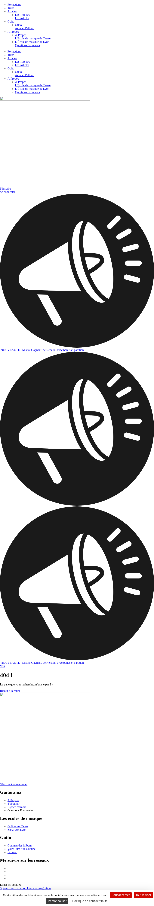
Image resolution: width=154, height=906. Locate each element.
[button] (10, 884)
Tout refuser (143, 895)
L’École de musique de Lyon (32, 41)
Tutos (11, 8)
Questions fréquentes (27, 45)
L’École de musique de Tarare (33, 38)
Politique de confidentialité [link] (90, 901)
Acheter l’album (24, 28)
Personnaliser (57, 901)
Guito (11, 21)
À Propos (13, 31)
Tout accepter (121, 895)
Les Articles (22, 18)
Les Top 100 (22, 14)
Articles (12, 11)
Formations (14, 4)
